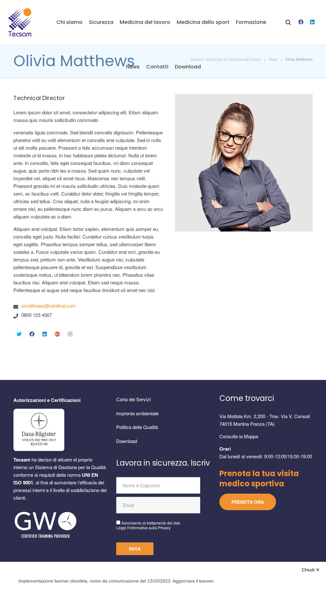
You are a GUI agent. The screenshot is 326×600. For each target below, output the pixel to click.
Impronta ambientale (137, 413)
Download (126, 441)
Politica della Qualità (137, 427)
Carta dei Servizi (133, 399)
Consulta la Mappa (238, 436)
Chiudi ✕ (311, 569)
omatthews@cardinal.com (48, 305)
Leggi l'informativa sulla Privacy (143, 527)
